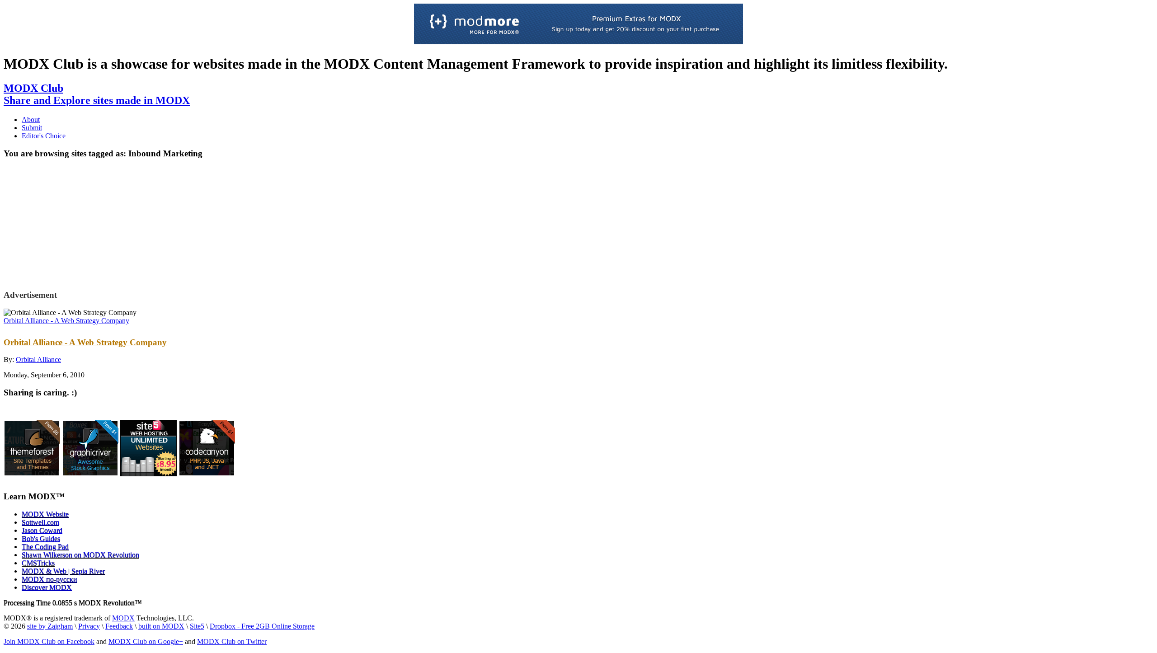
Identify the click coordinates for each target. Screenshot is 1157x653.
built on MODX (161, 626)
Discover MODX (47, 587)
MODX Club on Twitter (232, 641)
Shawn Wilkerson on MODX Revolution (80, 555)
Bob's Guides (41, 538)
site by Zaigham (50, 626)
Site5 (197, 626)
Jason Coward (42, 530)
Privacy (89, 626)
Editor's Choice (44, 136)
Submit (32, 128)
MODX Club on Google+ (145, 641)
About (31, 119)
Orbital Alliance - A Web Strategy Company (66, 320)
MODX (123, 618)
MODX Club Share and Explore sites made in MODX (97, 94)
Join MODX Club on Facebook (49, 641)
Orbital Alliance (38, 359)
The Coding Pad (45, 546)
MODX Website (45, 514)
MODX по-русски (49, 579)
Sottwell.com (40, 522)
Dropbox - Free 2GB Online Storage (262, 626)
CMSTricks (38, 563)
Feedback (119, 626)
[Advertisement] (77, 223)
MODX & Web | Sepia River (63, 571)
